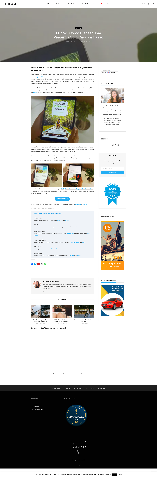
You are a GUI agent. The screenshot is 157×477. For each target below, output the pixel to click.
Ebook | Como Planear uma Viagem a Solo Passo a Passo (77, 189)
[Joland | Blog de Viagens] (11, 4)
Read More (112, 128)
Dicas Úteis (85, 4)
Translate (113, 72)
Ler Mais (119, 474)
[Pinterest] (22, 80)
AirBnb (67, 220)
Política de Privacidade (39, 409)
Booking (59, 220)
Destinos (58, 4)
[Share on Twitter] (22, 76)
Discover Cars (55, 249)
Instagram (78, 204)
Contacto (95, 4)
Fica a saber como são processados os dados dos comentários (68, 373)
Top (79, 465)
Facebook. (84, 204)
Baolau (79, 255)
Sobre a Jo (50, 4)
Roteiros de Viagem (71, 4)
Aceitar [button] (114, 474)
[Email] (22, 84)
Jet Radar (75, 227)
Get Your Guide (75, 242)
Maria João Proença (72, 41)
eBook (35, 92)
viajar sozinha (40, 77)
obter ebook (62, 199)
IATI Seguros (70, 233)
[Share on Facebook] (22, 72)
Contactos (36, 406)
